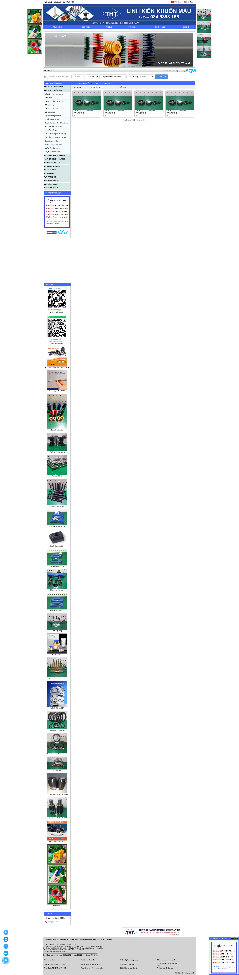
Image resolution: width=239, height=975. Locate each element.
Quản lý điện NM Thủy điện (90, 964)
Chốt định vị (49, 98)
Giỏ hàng (109, 940)
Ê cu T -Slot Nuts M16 (57, 546)
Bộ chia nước (57, 770)
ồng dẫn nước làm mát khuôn (57, 678)
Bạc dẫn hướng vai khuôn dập (55, 137)
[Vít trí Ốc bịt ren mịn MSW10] (87, 109)
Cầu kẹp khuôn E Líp (57, 566)
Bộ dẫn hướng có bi (52, 119)
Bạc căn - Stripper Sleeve (53, 126)
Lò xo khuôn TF (57, 905)
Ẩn (233, 938)
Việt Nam (178, 2)
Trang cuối (140, 120)
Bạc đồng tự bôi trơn (52, 141)
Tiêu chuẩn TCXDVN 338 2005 (54, 964)
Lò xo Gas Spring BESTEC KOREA (57, 367)
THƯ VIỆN (131, 27)
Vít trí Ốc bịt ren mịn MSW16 (114, 111)
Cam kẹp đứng (57, 631)
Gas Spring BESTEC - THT (57, 841)
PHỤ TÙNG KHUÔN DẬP (81, 83)
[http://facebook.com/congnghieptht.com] (51, 234)
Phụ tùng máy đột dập (52, 152)
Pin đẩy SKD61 (57, 476)
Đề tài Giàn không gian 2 (128, 968)
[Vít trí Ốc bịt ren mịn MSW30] (180, 109)
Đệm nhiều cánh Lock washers (57, 754)
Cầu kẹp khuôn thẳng (57, 590)
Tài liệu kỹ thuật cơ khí (52, 960)
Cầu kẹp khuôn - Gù (57, 610)
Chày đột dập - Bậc (51, 105)
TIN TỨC (109, 27)
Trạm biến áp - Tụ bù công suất (91, 968)
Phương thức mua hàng (87, 940)
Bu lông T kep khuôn (57, 506)
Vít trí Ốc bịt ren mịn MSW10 (83, 111)
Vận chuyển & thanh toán (69, 940)
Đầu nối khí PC (57, 654)
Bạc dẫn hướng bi (51, 130)
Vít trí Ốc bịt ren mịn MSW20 (145, 111)
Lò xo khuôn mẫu (57, 430)
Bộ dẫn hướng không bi (53, 116)
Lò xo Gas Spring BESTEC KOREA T (57, 794)
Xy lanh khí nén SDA (57, 708)
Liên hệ (56, 940)
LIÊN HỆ (186, 27)
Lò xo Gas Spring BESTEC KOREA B (57, 818)
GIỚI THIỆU (86, 27)
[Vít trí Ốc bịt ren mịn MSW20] (149, 109)
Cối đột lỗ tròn (50, 112)
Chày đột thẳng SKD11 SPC (54, 101)
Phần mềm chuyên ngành (166, 960)
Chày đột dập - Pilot (52, 108)
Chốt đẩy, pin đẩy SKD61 (57, 391)
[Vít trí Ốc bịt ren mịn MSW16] (118, 109)
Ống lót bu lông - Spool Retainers (56, 123)
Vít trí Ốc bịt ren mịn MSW (53, 144)
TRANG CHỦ (57, 27)
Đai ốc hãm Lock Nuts (57, 730)
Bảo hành (101, 940)
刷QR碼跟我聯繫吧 (57, 344)
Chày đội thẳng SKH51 (53, 148)
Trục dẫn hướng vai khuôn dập (55, 134)
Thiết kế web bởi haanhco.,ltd (185, 973)
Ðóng (236, 938)
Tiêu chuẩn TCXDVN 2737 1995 (55, 968)
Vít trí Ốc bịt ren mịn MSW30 (176, 111)
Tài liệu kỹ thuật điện (88, 960)
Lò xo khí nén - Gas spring (54, 94)
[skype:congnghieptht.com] (62, 234)
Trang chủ (48, 940)
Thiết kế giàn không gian (165, 968)
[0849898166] (6, 932)
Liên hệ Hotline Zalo (57, 312)
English (190, 2)
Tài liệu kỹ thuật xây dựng (129, 960)
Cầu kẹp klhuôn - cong (57, 526)
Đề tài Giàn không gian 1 (128, 964)
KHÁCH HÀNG (160, 27)
